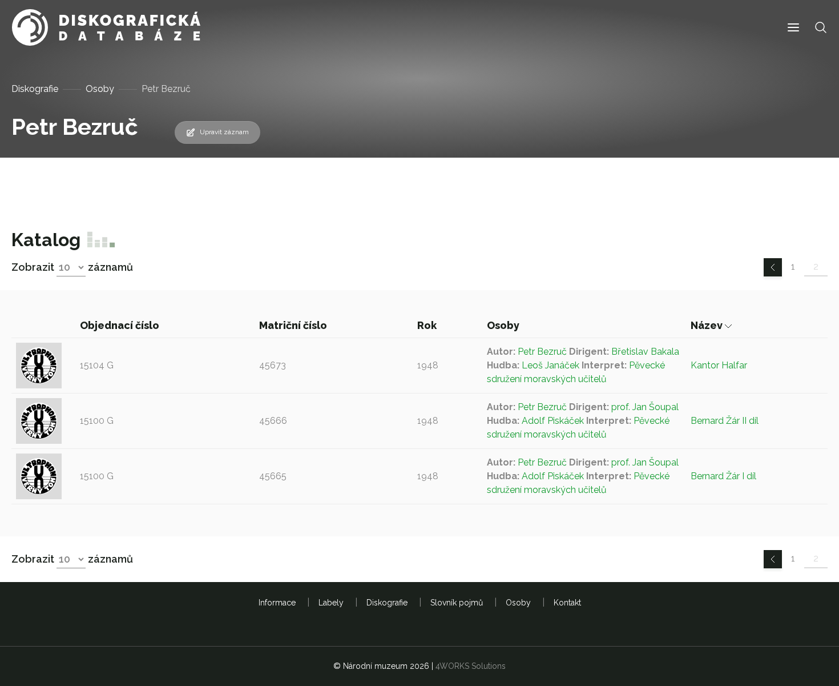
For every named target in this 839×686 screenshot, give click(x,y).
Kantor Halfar (719, 365)
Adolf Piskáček (553, 420)
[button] (793, 28)
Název (708, 325)
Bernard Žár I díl (723, 476)
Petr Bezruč (542, 351)
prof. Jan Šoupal (645, 407)
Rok (428, 325)
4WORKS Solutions (470, 666)
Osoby (100, 88)
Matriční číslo (294, 325)
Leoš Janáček (550, 365)
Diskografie (34, 88)
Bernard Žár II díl (725, 420)
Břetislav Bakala (645, 351)
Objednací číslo (121, 325)
